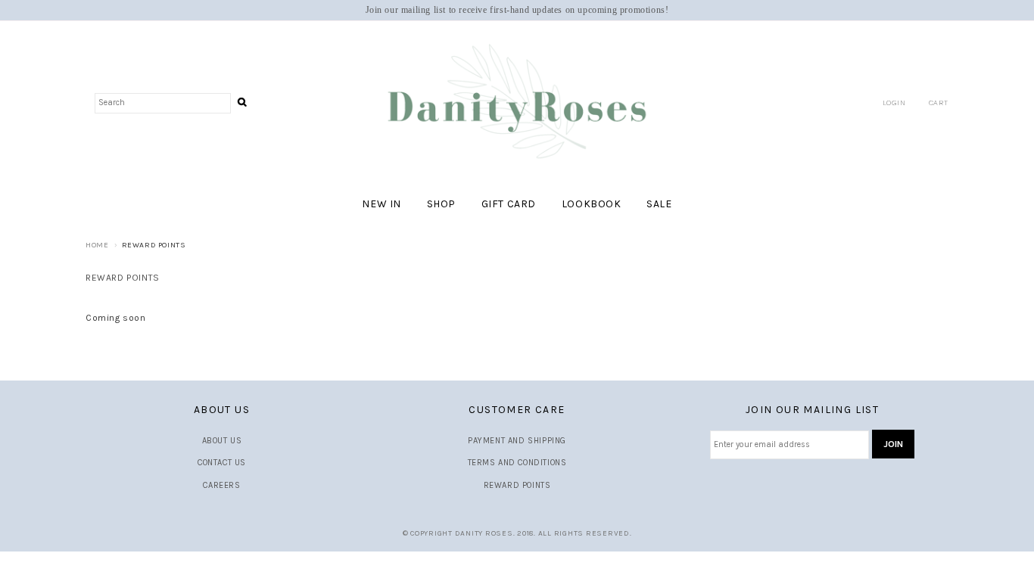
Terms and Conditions (517, 463)
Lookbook (591, 203)
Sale (658, 203)
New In (381, 203)
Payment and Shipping (517, 441)
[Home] (517, 102)
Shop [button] (441, 203)
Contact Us (222, 463)
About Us (222, 441)
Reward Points (517, 485)
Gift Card (508, 203)
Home (97, 245)
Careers (221, 485)
